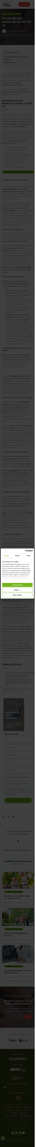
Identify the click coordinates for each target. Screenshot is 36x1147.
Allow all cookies (17, 585)
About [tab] (28, 555)
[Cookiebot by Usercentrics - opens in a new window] (25, 551)
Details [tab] (17, 555)
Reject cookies (17, 595)
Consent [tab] (6, 555)
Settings (16, 590)
